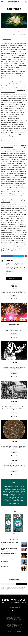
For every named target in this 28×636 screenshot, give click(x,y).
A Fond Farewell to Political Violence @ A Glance (10, 542)
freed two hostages (10, 222)
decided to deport (6, 59)
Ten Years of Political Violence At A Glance (8, 554)
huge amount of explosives (17, 212)
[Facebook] (12, 610)
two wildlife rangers (18, 153)
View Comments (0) (13, 278)
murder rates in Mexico (7, 218)
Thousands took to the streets (15, 104)
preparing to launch (12, 65)
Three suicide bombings (12, 173)
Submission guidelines (14, 607)
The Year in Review (14, 324)
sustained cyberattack (7, 126)
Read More (13, 295)
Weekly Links (14, 286)
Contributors (13, 606)
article (22, 246)
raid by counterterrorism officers (10, 88)
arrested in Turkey (6, 137)
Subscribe (20, 583)
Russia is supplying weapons (17, 130)
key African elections (15, 141)
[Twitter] (15, 610)
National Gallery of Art (17, 31)
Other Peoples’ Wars (4, 566)
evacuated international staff (9, 163)
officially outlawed (9, 179)
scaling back (14, 69)
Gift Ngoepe (12, 194)
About (6, 606)
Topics (20, 606)
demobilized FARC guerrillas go (9, 236)
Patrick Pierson (16, 34)
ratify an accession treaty (13, 112)
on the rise (21, 47)
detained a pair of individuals (9, 96)
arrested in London (12, 82)
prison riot (24, 242)
